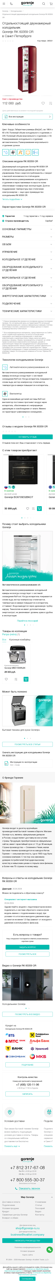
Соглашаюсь (27, 1279)
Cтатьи (38, 1205)
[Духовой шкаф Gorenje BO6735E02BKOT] (23, 469)
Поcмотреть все (27, 954)
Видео (38, 1211)
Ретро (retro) (9, 634)
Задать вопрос (27, 947)
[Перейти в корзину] (51, 3)
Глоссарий (40, 1208)
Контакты (39, 1215)
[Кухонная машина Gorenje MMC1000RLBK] (16, 654)
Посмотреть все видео (27, 1014)
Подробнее (27, 1065)
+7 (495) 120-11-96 (27, 1084)
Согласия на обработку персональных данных (34, 1274)
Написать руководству (27, 1241)
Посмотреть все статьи (27, 744)
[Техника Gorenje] (27, 3)
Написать (27, 1094)
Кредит (5, 1211)
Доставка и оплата (11, 1202)
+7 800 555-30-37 (27, 1180)
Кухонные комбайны (19, 639)
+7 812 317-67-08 (27, 1168)
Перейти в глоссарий (27, 621)
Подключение (8, 1205)
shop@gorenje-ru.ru (28, 1228)
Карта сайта (27, 1255)
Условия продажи (10, 1208)
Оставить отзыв (28, 437)
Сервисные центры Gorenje (15, 1215)
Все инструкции (16, 117)
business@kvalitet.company (27, 1234)
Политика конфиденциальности (28, 1247)
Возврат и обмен (10, 1218)
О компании (40, 1202)
